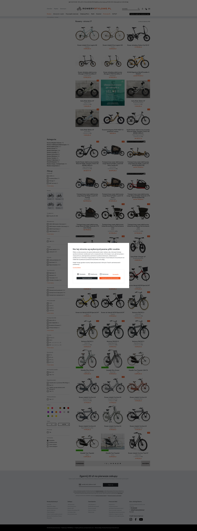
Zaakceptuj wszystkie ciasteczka (110, 278)
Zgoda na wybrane (87, 278)
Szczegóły (116, 274)
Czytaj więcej (77, 267)
